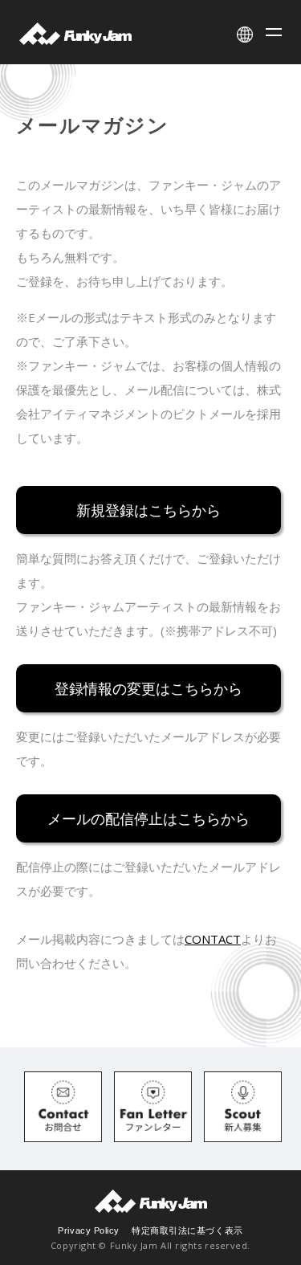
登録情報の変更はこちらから (148, 687)
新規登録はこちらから (148, 509)
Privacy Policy (89, 1230)
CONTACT (213, 939)
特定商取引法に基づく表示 (187, 1230)
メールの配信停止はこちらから (148, 817)
